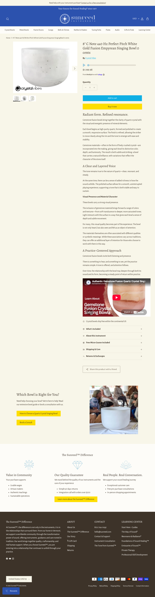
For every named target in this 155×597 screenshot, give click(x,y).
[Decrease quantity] (85, 87)
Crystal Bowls (10, 30)
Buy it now (112, 107)
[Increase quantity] (95, 87)
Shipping (71, 546)
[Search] (7, 18)
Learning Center (144, 30)
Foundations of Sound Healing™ (135, 541)
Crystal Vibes (90, 58)
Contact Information (142, 586)
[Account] (142, 18)
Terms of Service (128, 586)
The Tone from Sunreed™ (105, 546)
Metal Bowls (24, 30)
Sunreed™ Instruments (18, 586)
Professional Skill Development (135, 555)
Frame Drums (39, 30)
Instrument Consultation (104, 541)
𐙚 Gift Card (72, 541)
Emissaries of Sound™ (131, 546)
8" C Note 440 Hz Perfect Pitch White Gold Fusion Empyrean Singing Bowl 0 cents (41, 38)
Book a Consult (26, 422)
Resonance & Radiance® (131, 536)
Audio (117, 30)
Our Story (71, 536)
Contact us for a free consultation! (93, 3)
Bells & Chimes (63, 30)
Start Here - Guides (130, 527)
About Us (71, 527)
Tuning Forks (96, 30)
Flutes (108, 30)
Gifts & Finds (129, 30)
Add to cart (112, 98)
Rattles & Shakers (80, 30)
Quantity (87, 82)
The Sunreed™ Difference (78, 532)
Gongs (50, 30)
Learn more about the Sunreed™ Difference (76, 499)
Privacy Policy (92, 586)
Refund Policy (103, 586)
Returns (70, 550)
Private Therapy (128, 550)
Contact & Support (102, 536)
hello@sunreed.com (102, 532)
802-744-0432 (100, 527)
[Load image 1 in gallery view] (45, 67)
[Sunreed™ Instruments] (77, 19)
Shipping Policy (115, 586)
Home (8, 38)
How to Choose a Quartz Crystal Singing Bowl (39, 413)
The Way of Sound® (130, 532)
